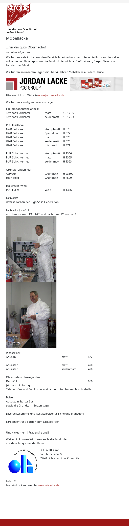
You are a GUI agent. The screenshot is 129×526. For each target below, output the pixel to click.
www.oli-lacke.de (48, 485)
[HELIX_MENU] (121, 10)
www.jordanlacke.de (51, 95)
